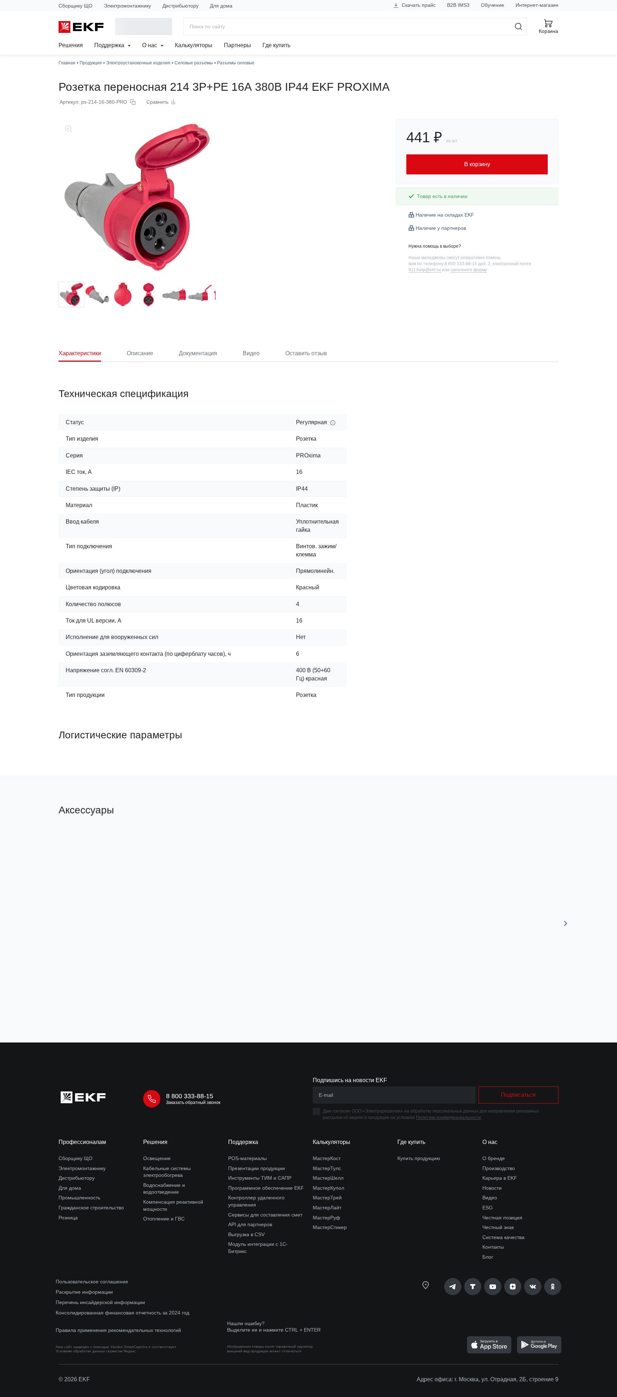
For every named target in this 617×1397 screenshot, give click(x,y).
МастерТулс (327, 1168)
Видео (489, 1197)
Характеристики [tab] (80, 353)
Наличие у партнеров (441, 228)
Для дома (221, 6)
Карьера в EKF (499, 1178)
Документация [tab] (198, 353)
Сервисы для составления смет (265, 1215)
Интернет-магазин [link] (537, 5)
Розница (68, 1217)
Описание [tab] (140, 353)
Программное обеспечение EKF (266, 1188)
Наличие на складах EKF (445, 215)
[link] (452, 1286)
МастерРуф (326, 1217)
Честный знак (498, 1227)
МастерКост (327, 1158)
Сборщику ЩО (75, 6)
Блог (487, 1257)
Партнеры (237, 45)
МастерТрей (327, 1197)
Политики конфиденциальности (448, 1117)
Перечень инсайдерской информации (100, 1302)
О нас (150, 45)
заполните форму (469, 269)
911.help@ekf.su (424, 269)
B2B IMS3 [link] (458, 5)
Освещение (157, 1158)
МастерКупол (328, 1188)
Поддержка (110, 45)
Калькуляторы (193, 45)
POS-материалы (247, 1158)
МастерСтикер (330, 1227)
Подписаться (518, 1095)
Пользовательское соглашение (92, 1281)
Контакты (493, 1247)
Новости (492, 1188)
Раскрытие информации (84, 1292)
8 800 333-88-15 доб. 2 (467, 263)
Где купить (276, 45)
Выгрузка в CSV (246, 1234)
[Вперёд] (565, 923)
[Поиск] (518, 26)
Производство (498, 1168)
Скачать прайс (418, 5)
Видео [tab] (251, 353)
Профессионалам (82, 1142)
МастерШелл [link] (328, 1178)
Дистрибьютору (180, 6)
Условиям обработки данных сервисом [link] (89, 1351)
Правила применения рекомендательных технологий (118, 1330)
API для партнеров (250, 1224)
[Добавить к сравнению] (163, 996)
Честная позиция (502, 1217)
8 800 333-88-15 (189, 1096)
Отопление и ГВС (164, 1219)
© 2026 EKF (74, 1379)
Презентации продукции (256, 1168)
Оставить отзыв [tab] (306, 353)
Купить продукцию (418, 1158)
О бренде (493, 1158)
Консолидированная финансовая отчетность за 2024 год (122, 1313)
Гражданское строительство (91, 1207)
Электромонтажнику (127, 6)
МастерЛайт (327, 1207)
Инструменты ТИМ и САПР (259, 1178)
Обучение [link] (492, 5)
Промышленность (79, 1197)
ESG (487, 1207)
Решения (71, 45)
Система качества (503, 1237)
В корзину (99, 997)
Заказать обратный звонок (193, 1102)
